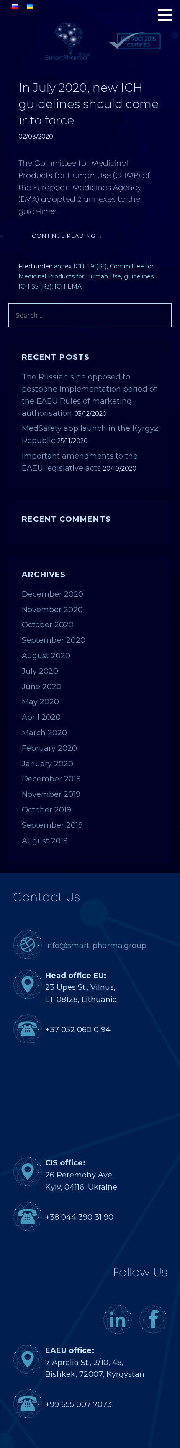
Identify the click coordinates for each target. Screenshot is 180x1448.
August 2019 (45, 840)
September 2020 (53, 640)
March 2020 (44, 732)
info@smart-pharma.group (96, 945)
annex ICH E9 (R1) (80, 266)
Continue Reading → (67, 235)
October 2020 (48, 624)
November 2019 (51, 794)
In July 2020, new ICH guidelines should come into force (88, 103)
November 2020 (52, 609)
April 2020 (41, 717)
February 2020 (49, 748)
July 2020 (40, 671)
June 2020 (42, 686)
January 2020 (47, 763)
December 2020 (52, 594)
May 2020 (40, 701)
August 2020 (46, 655)
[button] (168, 15)
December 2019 (51, 778)
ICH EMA (68, 286)
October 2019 (46, 809)
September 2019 (52, 825)
